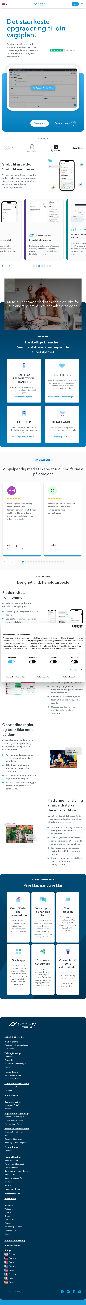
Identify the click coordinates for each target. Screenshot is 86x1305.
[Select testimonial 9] (44, 562)
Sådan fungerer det (14, 1036)
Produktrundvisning (14, 1240)
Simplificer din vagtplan (22, 397)
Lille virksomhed (11, 1160)
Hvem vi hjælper (12, 1157)
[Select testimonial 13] (55, 562)
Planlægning (11, 1041)
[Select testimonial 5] (33, 562)
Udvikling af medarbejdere (15, 1142)
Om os (7, 1216)
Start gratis (39, 123)
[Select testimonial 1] (23, 562)
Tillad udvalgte (43, 677)
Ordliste (7, 1212)
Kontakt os (9, 1219)
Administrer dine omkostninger (60, 397)
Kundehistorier (10, 1230)
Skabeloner (9, 1048)
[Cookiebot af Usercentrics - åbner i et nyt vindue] (73, 626)
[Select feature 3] (39, 266)
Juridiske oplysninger (13, 1227)
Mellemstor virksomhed (14, 1164)
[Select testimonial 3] (28, 562)
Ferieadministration (12, 1075)
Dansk (11, 1262)
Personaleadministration (16, 1128)
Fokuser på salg (60, 437)
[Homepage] (40, 4)
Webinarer (8, 1209)
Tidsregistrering (12, 1053)
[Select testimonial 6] (36, 562)
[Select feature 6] (47, 266)
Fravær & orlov (11, 1072)
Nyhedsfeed (9, 1109)
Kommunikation (12, 1101)
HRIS (6, 1135)
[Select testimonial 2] (25, 562)
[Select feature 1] (34, 266)
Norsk (11, 1270)
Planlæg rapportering (13, 1124)
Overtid (7, 1067)
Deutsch (12, 1258)
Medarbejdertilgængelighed (16, 1045)
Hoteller (7, 1185)
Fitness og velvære (12, 1189)
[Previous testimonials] (2, 266)
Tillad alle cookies (70, 677)
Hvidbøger (8, 1205)
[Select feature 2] (36, 266)
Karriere (7, 1223)
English (12, 1254)
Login (75, 4)
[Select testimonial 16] (63, 562)
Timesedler (9, 1060)
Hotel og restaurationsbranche (17, 1171)
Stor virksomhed (11, 1167)
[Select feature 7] (50, 266)
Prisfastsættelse (12, 1193)
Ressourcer (10, 1198)
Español (12, 1282)
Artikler (7, 1202)
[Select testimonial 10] (47, 562)
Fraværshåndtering (12, 1079)
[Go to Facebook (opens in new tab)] (62, 1291)
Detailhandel (9, 1175)
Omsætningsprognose (13, 1120)
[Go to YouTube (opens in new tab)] (80, 1291)
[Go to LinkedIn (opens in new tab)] (74, 1291)
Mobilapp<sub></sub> (16, 1083)
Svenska (12, 1266)
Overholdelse (11, 1147)
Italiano (12, 1278)
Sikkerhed (8, 1150)
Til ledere (8, 1090)
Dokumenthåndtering (13, 1139)
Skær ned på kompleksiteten (22, 437)
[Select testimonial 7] (39, 562)
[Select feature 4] (42, 266)
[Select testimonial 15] (60, 562)
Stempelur (8, 1056)
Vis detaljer (74, 670)
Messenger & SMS (11, 1105)
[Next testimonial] (11, 561)
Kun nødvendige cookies (16, 677)
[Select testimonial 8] (42, 562)
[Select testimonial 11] (50, 562)
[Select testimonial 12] (52, 562)
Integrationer (11, 1095)
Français (12, 1274)
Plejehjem (8, 1182)
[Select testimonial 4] (31, 562)
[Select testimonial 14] (58, 562)
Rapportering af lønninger (15, 1064)
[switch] (32, 661)
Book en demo (62, 123)
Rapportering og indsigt (16, 1113)
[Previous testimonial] (5, 561)
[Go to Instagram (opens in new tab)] (68, 1291)
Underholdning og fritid (14, 1178)
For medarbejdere (11, 1087)
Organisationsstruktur (13, 1132)
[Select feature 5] (44, 266)
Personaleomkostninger (14, 1117)
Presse (7, 1234)
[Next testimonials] (9, 266)
